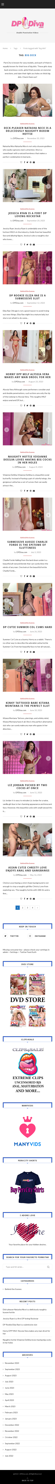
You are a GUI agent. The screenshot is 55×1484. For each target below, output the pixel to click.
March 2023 (10, 1406)
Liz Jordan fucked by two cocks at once (27, 787)
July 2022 (9, 1456)
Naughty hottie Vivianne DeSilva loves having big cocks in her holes (27, 459)
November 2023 (12, 1363)
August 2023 (10, 1375)
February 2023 (11, 1412)
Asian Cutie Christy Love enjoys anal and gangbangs (28, 869)
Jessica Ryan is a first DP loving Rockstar (27, 215)
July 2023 (9, 1381)
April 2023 (9, 1400)
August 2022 (10, 1449)
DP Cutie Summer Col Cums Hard (27, 627)
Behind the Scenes (27, 124)
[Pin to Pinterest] (30, 162)
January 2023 (11, 1418)
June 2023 (9, 1388)
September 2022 (12, 1443)
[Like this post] (21, 162)
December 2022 (12, 1425)
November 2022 (12, 1431)
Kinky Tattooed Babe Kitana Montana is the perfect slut (27, 704)
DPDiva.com (18, 138)
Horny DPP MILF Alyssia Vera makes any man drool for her (27, 376)
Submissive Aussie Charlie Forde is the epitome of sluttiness (27, 544)
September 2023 (12, 1369)
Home (5, 48)
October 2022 (11, 1437)
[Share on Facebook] (24, 162)
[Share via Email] (34, 162)
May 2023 (9, 1394)
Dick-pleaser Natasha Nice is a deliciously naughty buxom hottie (27, 130)
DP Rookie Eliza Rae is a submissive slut (27, 297)
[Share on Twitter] (27, 162)
